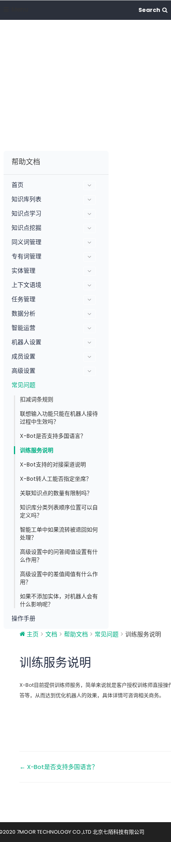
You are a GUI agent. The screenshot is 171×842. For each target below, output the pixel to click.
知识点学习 (26, 214)
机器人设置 (26, 342)
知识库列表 (26, 199)
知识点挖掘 (26, 228)
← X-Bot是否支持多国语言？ (58, 767)
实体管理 (23, 271)
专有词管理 (26, 256)
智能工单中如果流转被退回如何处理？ (59, 533)
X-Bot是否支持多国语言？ (53, 436)
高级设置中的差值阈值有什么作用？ (59, 578)
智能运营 (23, 328)
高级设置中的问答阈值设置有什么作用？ (59, 556)
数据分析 (23, 314)
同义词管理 (26, 242)
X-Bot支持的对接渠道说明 (53, 464)
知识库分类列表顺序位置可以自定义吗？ (59, 511)
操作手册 (23, 618)
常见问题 (23, 385)
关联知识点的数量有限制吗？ (56, 493)
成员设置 (23, 356)
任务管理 (23, 299)
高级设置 (23, 371)
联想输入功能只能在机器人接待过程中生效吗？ (59, 418)
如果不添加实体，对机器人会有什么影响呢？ (59, 600)
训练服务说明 (36, 450)
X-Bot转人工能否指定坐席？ (55, 479)
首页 (17, 185)
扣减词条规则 (36, 399)
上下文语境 (26, 285)
